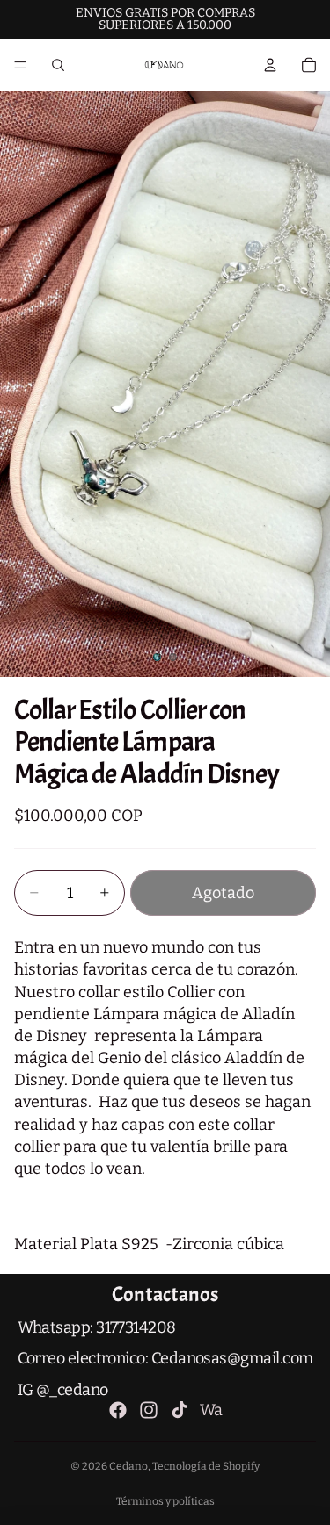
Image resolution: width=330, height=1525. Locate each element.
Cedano (128, 1466)
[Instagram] (148, 1410)
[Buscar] (58, 65)
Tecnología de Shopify (206, 1466)
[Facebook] (117, 1410)
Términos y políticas (165, 1501)
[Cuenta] (270, 65)
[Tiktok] (179, 1410)
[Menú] (20, 65)
